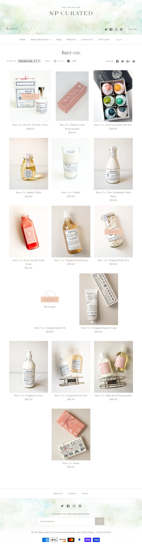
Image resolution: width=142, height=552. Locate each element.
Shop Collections (41, 39)
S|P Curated (44, 532)
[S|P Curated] (71, 5)
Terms (85, 493)
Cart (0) (132, 29)
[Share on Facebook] (117, 61)
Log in (119, 39)
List (74, 61)
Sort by (11, 61)
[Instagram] (116, 29)
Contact (72, 493)
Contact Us (87, 39)
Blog (58, 39)
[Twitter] (106, 29)
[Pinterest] (121, 29)
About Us (71, 39)
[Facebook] (111, 29)
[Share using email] (133, 61)
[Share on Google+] (128, 61)
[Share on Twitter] (122, 61)
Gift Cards (103, 39)
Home (22, 39)
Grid (61, 61)
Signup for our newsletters (71, 514)
